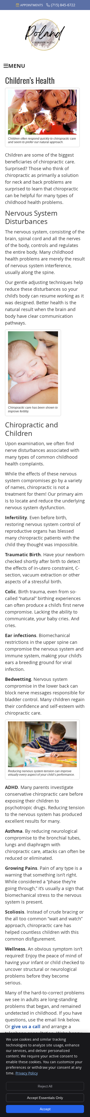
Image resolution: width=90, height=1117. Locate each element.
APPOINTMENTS (31, 5)
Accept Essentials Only (45, 1098)
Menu (16, 65)
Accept (45, 1109)
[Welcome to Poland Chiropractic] (45, 50)
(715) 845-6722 (63, 5)
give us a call (26, 1026)
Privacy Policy (27, 1073)
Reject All (45, 1086)
